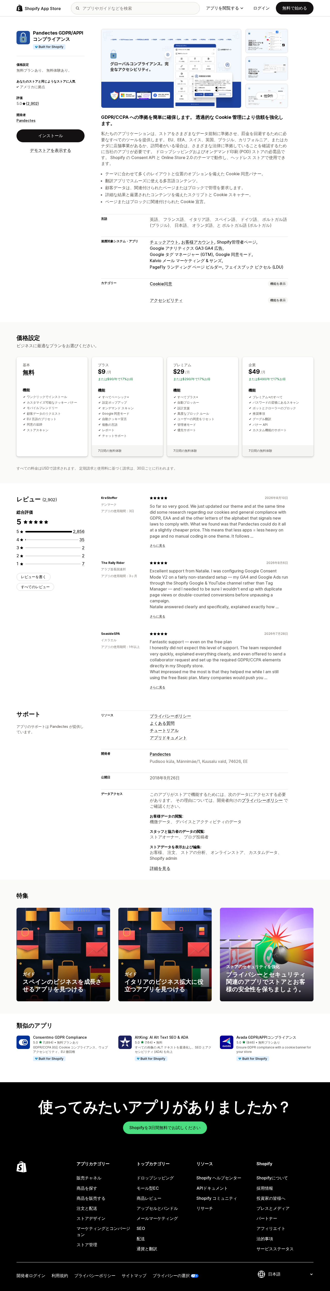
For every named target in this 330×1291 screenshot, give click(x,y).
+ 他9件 (266, 96)
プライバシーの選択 (171, 1275)
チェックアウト (164, 242)
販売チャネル (89, 1177)
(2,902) (32, 103)
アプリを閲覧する (222, 8)
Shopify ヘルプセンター (218, 1177)
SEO (141, 1228)
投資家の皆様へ (271, 1198)
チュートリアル (164, 730)
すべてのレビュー (35, 587)
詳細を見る (160, 868)
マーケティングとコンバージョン (103, 1231)
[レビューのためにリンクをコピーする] (121, 498)
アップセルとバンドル (157, 1208)
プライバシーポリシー (170, 716)
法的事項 (265, 1238)
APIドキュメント (212, 1188)
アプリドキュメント (168, 737)
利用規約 (60, 1275)
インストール (50, 135)
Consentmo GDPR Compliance (60, 1037)
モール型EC (148, 1188)
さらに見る (157, 545)
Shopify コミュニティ (216, 1198)
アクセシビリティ (166, 300)
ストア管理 (87, 1244)
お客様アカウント (197, 242)
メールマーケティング (157, 1218)
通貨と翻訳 (147, 1248)
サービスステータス (275, 1248)
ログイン (261, 8)
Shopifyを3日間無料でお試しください (165, 1127)
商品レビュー (149, 1198)
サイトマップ (134, 1275)
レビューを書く (33, 576)
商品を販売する (91, 1198)
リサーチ (204, 1208)
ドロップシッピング (155, 1177)
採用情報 (265, 1188)
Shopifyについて (272, 1177)
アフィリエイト (271, 1228)
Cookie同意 (161, 283)
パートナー (267, 1218)
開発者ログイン (30, 1275)
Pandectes (26, 120)
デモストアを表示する (50, 150)
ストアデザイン (91, 1218)
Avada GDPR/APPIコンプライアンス (266, 1037)
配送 (141, 1238)
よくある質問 (162, 723)
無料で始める (294, 8)
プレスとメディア (273, 1208)
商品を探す (87, 1188)
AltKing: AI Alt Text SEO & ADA (161, 1037)
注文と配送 (87, 1208)
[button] (63, 1049)
